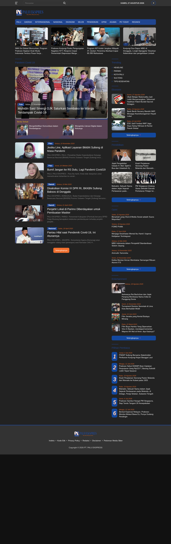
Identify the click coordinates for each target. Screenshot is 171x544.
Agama (113, 22)
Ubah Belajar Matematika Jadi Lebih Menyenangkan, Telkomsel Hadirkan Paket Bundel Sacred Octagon (141, 100)
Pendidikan (92, 22)
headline (118, 67)
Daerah (28, 22)
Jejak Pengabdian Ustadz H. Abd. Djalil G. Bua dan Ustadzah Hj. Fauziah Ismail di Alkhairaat (121, 165)
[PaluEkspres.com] (29, 12)
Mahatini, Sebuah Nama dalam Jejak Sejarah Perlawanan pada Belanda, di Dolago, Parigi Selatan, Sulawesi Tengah (122, 188)
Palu (18, 22)
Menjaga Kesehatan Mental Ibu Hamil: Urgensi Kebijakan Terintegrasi (131, 235)
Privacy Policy (74, 441)
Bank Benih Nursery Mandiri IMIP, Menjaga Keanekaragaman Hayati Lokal (141, 113)
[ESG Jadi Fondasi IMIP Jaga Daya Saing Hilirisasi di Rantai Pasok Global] (118, 125)
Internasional (42, 22)
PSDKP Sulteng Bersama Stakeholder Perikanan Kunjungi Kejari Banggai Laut (136, 356)
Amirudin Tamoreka (120, 253)
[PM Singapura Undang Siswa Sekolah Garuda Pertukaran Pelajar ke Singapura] (145, 177)
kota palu (119, 74)
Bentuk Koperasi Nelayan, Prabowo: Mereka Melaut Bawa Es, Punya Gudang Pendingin (136, 414)
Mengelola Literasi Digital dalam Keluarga (88, 127)
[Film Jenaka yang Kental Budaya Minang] (116, 317)
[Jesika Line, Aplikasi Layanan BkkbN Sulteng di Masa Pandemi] (29, 150)
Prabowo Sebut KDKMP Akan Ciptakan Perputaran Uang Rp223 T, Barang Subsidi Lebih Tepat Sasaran (137, 368)
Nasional (58, 22)
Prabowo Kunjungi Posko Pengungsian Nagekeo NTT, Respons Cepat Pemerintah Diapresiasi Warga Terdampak (31, 50)
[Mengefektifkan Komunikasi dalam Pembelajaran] (22, 130)
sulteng (118, 78)
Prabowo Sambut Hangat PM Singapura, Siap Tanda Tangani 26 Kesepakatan (136, 402)
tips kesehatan (121, 81)
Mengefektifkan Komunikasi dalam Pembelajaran (43, 127)
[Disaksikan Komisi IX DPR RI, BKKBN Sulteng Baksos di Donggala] (29, 191)
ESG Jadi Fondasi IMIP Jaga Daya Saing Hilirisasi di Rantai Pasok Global (139, 125)
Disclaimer (96, 441)
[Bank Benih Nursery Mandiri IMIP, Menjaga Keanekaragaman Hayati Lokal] (118, 113)
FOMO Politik (117, 226)
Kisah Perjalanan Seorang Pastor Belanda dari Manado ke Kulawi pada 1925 (144, 165)
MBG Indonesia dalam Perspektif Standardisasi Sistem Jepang (131, 244)
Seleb (81, 22)
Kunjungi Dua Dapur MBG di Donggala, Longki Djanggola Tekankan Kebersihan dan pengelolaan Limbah (103, 50)
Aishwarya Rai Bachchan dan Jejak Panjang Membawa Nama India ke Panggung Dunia (136, 296)
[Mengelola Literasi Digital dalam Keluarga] (68, 130)
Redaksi (136, 22)
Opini (103, 22)
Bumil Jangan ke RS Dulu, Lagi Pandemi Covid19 (76, 169)
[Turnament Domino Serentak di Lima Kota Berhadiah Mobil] (116, 307)
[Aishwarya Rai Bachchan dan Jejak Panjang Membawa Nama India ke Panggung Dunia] (118, 288)
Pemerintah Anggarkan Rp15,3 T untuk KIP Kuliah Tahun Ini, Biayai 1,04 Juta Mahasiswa (139, 50)
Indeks (52, 441)
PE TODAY (124, 22)
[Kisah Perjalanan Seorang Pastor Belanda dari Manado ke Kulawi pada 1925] (145, 155)
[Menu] (17, 3)
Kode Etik (61, 441)
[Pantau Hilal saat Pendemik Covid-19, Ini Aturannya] (29, 235)
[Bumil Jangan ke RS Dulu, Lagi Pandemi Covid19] (29, 171)
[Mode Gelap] (153, 3)
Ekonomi (70, 22)
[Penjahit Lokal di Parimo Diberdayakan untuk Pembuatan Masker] (29, 213)
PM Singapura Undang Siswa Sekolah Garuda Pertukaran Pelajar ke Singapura (145, 188)
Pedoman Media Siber (113, 441)
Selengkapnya (61, 250)
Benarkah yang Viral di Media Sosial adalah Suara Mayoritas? (133, 218)
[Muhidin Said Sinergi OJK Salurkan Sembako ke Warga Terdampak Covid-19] (61, 92)
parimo (117, 71)
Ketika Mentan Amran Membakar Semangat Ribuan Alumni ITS (133, 261)
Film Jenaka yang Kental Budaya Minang (135, 317)
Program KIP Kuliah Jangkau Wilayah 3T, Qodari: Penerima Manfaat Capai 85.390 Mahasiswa (67, 50)
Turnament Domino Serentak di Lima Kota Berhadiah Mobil (137, 307)
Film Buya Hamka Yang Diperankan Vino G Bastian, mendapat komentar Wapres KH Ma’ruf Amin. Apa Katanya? (138, 328)
